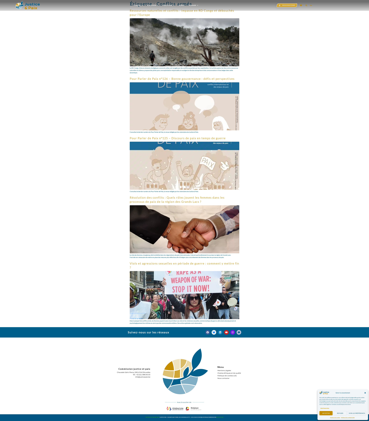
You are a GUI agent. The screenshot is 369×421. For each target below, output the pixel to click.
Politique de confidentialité (347, 417)
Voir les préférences (357, 413)
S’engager (192, 5)
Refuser (340, 413)
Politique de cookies (335, 417)
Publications (167, 5)
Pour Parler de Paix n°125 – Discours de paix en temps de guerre (178, 138)
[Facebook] (207, 332)
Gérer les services (324, 408)
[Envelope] (239, 332)
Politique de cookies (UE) (227, 376)
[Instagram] (232, 332)
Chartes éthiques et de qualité (229, 373)
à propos (137, 5)
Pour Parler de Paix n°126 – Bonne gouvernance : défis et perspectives (182, 78)
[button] (365, 393)
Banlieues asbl (220, 417)
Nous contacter (223, 378)
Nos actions (151, 5)
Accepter (326, 413)
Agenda (181, 5)
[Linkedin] (220, 332)
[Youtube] (226, 332)
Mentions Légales (224, 370)
